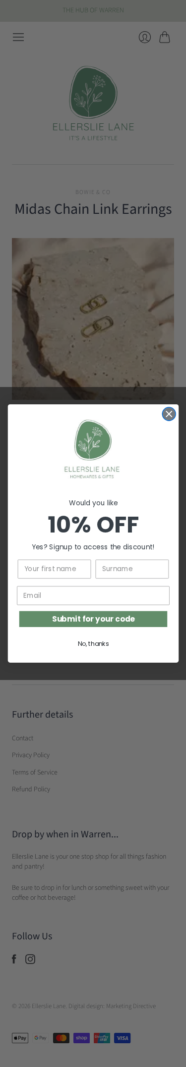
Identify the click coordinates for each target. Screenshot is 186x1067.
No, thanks (93, 643)
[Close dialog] (169, 414)
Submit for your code (93, 619)
